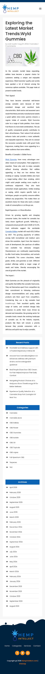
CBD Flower (14, 428)
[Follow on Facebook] (17, 653)
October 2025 (15, 497)
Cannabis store (16, 418)
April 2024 (13, 567)
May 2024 (13, 562)
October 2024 (15, 537)
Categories (17, 646)
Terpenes (13, 462)
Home (7, 646)
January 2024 (15, 581)
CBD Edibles (14, 423)
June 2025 (13, 512)
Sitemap (22, 664)
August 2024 (14, 547)
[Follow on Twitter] (22, 653)
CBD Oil (12, 442)
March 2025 (14, 517)
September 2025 (16, 502)
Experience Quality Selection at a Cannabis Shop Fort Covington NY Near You (23, 394)
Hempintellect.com (29, 661)
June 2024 (13, 557)
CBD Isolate (14, 438)
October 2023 (15, 596)
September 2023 (16, 601)
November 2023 (16, 591)
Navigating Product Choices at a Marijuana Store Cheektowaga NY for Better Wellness (24, 383)
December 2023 (16, 586)
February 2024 (15, 576)
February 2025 (15, 522)
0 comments (10, 46)
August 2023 (14, 606)
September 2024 (16, 542)
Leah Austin (12, 44)
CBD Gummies (15, 433)
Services (27, 646)
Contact (37, 646)
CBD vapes (14, 452)
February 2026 (15, 492)
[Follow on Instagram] (28, 653)
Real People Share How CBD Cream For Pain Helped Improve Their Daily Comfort (23, 373)
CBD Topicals (15, 447)
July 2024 (13, 552)
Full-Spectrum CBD (17, 457)
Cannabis (34, 44)
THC (11, 467)
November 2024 (16, 532)
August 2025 (14, 507)
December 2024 (16, 527)
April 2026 (13, 487)
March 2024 (14, 571)
